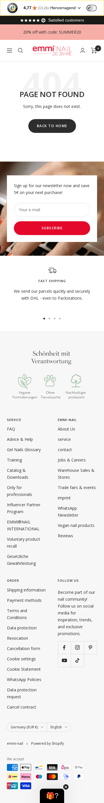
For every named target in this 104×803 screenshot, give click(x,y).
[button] (52, 796)
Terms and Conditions (17, 614)
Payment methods (24, 600)
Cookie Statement (24, 669)
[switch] (91, 8)
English (56, 727)
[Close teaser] (66, 787)
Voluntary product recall (23, 542)
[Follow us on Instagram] (77, 647)
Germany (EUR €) (24, 727)
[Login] (82, 50)
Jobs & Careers (72, 460)
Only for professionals (19, 491)
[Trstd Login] (95, 7)
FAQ (11, 429)
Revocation (17, 638)
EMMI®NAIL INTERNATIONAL (23, 525)
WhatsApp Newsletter (68, 511)
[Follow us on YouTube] (64, 660)
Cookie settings (21, 659)
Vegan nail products (76, 525)
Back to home (52, 125)
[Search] (20, 50)
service (64, 439)
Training (14, 460)
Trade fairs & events (77, 487)
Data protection (22, 628)
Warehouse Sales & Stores (76, 474)
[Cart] (94, 50)
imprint (64, 498)
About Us (66, 429)
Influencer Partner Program (23, 508)
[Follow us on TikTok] (77, 660)
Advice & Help (20, 439)
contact (65, 449)
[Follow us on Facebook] (64, 647)
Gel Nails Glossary (24, 449)
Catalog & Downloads (17, 474)
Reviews (65, 535)
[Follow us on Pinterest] (90, 647)
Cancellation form (23, 648)
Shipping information (26, 590)
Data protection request (22, 693)
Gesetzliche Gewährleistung (21, 560)
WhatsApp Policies (24, 679)
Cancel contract (21, 707)
